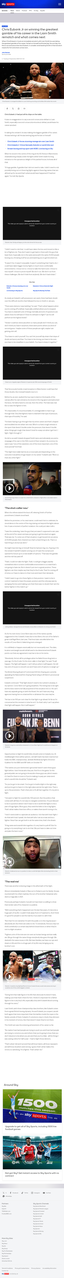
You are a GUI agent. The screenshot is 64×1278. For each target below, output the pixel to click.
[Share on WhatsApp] (18, 108)
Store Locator (6, 1258)
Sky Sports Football (38, 1211)
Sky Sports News (38, 1226)
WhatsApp (9, 1196)
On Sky (36, 10)
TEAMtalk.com (6, 1211)
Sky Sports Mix (37, 1233)
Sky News (4, 1243)
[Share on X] (12, 108)
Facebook (15, 1192)
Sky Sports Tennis (38, 1221)
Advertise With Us (7, 1261)
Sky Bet (42, 10)
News (12, 10)
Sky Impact (5, 1256)
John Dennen (6, 52)
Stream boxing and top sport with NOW (22, 149)
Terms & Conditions (7, 1268)
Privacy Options (35, 1268)
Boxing (5, 10)
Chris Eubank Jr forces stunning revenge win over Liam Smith (30, 141)
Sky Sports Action (38, 1223)
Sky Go (4, 1246)
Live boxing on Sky (46, 149)
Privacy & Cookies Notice (22, 1268)
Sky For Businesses (7, 1251)
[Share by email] (24, 108)
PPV (30, 10)
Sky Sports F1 (37, 1218)
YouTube (48, 1192)
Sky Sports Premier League (40, 1208)
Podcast (24, 10)
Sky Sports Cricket (38, 1213)
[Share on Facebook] (7, 108)
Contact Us (5, 1270)
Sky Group (5, 1248)
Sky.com (4, 1241)
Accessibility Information (49, 1268)
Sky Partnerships (6, 1253)
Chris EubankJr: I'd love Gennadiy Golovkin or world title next (30, 145)
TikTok (26, 1192)
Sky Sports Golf (37, 1216)
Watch (18, 10)
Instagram (37, 1192)
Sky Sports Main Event (39, 1206)
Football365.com (7, 1213)
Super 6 (4, 1208)
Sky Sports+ (36, 1228)
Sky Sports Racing (38, 1231)
